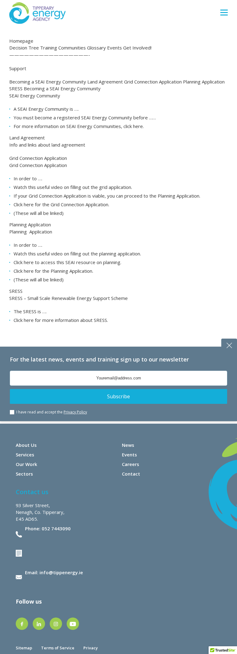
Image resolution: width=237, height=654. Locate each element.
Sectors (24, 474)
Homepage (21, 41)
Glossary (96, 48)
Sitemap (24, 648)
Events (114, 48)
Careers (130, 464)
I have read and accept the (51, 412)
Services (25, 454)
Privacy (90, 648)
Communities (72, 48)
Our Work (26, 464)
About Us (26, 445)
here (29, 262)
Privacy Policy (75, 412)
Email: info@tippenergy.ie (54, 572)
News (128, 445)
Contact (131, 474)
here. (138, 126)
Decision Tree (24, 48)
